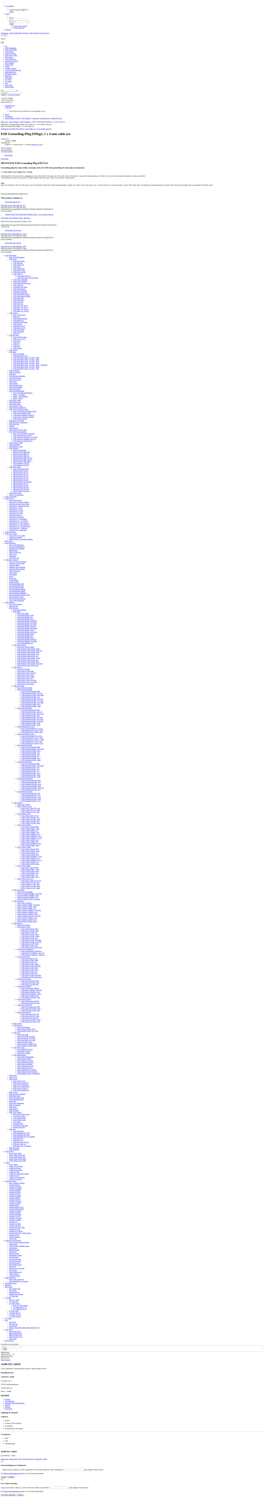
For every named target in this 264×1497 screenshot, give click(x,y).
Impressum (4, 1459)
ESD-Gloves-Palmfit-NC (21, 1086)
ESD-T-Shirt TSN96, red (29, 853)
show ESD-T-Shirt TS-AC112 (31, 881)
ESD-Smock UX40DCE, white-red (33, 955)
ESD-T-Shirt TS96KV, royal (30, 834)
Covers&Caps (13, 580)
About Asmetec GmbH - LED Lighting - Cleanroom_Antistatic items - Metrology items (33, 118)
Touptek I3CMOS (15, 1196)
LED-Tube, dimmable (20, 280)
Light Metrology (10, 59)
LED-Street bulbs (15, 467)
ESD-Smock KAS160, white (30, 1009)
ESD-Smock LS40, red (29, 962)
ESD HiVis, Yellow (23, 1053)
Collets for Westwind (16, 1166)
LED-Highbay (14, 448)
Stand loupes (13, 1244)
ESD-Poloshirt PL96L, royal (30, 773)
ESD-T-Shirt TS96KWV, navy (31, 836)
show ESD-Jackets (23, 669)
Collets (7, 66)
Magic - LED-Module (20, 396)
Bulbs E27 (16, 317)
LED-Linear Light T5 (20, 419)
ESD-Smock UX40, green (30, 934)
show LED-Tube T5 (24, 276)
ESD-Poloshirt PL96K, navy (30, 754)
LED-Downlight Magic (16, 391)
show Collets (13, 1164)
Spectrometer (13, 550)
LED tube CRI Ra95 (20, 291)
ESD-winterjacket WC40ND (26, 1070)
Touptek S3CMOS (15, 1211)
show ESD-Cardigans (24, 903)
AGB (20, 1459)
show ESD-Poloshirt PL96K (30, 747)
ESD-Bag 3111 (18, 1140)
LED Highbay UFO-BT (21, 465)
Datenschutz (13, 1459)
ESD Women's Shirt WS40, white (28, 649)
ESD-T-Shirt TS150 (23, 814)
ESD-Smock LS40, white (29, 960)
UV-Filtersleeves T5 (19, 1307)
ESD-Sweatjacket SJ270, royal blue (29, 916)
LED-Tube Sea (18, 304)
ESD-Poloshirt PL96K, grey (30, 753)
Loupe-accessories (15, 1259)
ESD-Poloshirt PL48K (24, 689)
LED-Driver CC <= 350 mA (18, 521)
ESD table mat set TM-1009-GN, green (14, 234)
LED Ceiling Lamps (15, 406)
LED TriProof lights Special (22, 435)
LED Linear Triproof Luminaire (23, 417)
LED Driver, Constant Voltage (19, 502)
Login (7, 14)
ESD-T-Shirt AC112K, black (30, 886)
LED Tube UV (18, 285)
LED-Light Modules (15, 387)
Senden (4, 1477)
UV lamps (8, 81)
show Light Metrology (16, 545)
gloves (11, 576)
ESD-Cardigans (18, 901)
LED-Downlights (15, 389)
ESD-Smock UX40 (23, 927)
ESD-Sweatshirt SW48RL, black (28, 895)
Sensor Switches (10, 53)
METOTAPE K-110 (15, 1337)
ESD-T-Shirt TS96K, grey (30, 842)
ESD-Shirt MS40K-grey (25, 636)
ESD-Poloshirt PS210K (25, 779)
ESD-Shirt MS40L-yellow (26, 630)
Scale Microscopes (15, 1261)
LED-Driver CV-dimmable (18, 519)
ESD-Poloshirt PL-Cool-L (25, 734)
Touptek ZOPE (14, 1235)
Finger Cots (13, 1077)
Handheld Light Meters (16, 548)
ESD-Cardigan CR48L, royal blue (28, 905)
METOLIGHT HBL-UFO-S (22, 459)
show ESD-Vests (22, 1035)
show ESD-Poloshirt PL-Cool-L (31, 736)
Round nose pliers (19, 1127)
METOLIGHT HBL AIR (21, 452)
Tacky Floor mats (14, 571)
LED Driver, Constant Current (19, 506)
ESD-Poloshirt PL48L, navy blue (32, 719)
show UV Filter (14, 1300)
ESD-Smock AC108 (24, 979)
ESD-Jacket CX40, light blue (26, 680)
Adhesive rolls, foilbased (17, 567)
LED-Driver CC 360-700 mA (19, 523)
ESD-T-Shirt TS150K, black (30, 823)
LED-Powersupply (15, 378)
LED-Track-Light (15, 380)
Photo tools (8, 78)
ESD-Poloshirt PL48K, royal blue (32, 702)
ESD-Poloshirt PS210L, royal (31, 797)
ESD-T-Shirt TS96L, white (30, 869)
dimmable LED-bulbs (20, 322)
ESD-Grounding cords (16, 1098)
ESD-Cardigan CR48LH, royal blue (29, 910)
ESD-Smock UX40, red (29, 932)
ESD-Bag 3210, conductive (22, 1146)
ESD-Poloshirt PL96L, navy (30, 769)
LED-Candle (17, 324)
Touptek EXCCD (15, 1194)
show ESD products (15, 604)
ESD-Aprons (17, 1023)
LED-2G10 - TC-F (19, 339)
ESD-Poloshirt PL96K (24, 745)
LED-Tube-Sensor (19, 289)
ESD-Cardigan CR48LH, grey (27, 918)
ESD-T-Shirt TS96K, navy (30, 840)
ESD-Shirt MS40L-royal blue (27, 623)
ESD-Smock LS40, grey (29, 971)
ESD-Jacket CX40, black (25, 684)
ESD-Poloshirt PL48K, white (31, 706)
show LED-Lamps (19, 315)
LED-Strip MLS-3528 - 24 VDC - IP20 (26, 363)
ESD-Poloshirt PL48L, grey (30, 715)
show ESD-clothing (19, 610)
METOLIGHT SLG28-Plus (22, 482)
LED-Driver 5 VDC (15, 508)
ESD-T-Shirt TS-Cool (24, 806)
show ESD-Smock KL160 (30, 1014)
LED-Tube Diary (18, 300)
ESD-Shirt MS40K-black (25, 638)
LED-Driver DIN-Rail (16, 517)
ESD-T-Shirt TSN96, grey (30, 862)
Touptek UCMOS (15, 1224)
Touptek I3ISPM (14, 1198)
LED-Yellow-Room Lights (18, 430)
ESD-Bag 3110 (18, 1138)
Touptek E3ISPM (15, 1190)
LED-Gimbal (13, 383)
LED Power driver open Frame (19, 504)
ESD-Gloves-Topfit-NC (21, 1085)
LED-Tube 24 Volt (19, 272)
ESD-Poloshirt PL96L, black (30, 775)
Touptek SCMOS (15, 1213)
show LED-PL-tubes (20, 337)
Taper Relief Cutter (19, 1120)
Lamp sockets (13, 428)
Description (8, 155)
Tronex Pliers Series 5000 (17, 1159)
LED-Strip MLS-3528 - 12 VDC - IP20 (26, 357)
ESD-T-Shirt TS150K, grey (30, 817)
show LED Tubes (19, 261)
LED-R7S (16, 333)
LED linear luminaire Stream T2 (23, 415)
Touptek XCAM (14, 1229)
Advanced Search (14, 95)
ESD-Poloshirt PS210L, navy (31, 801)
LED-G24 (16, 346)
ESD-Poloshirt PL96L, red (30, 771)
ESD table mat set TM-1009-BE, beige (13, 246)
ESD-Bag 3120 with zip (21, 1142)
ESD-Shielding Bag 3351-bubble (24, 1137)
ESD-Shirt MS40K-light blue (26, 639)
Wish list (8, 30)
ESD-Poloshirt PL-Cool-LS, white (32, 740)
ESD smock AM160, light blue (31, 990)
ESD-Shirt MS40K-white (25, 634)
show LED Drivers (15, 500)
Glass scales (13, 1270)
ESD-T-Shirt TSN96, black (30, 864)
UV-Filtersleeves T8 (19, 1309)
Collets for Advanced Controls (19, 1174)
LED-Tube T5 (18, 274)
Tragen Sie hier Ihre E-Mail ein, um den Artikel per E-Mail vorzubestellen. (25, 1488)
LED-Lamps (13, 313)
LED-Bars (12, 374)
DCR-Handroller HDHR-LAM (19, 595)
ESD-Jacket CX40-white (25, 671)
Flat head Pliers (18, 1124)
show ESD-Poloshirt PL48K (30, 691)
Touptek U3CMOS (15, 1218)
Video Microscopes (15, 1272)
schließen (11, 1477)
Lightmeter (12, 556)
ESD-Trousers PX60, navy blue (27, 1031)
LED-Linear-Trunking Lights (18, 409)
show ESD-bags (18, 1131)
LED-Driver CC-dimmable (18, 530)
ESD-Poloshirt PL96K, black (31, 751)
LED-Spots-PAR (18, 330)
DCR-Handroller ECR (16, 584)
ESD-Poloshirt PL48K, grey (30, 697)
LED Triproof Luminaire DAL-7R (24, 439)
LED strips (12, 352)
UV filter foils (13, 1296)
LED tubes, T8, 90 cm (20, 307)
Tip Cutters (16, 1122)
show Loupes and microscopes (19, 1242)
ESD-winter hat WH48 (24, 1064)
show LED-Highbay (20, 450)
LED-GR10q (17, 348)
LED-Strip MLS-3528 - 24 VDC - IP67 (26, 369)
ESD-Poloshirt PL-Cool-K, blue (31, 732)
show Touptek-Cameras (17, 1183)
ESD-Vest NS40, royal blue (26, 1038)
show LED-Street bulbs (21, 469)
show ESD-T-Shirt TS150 (29, 816)
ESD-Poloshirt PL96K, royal (30, 758)
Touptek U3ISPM (15, 1220)
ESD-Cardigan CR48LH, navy (27, 912)
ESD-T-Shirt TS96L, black (30, 871)
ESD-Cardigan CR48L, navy (26, 908)
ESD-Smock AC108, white (30, 983)
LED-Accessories (15, 372)
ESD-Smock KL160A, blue (30, 1022)
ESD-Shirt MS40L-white (25, 615)
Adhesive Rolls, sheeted (17, 569)
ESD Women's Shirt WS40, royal (28, 654)
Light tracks (13, 382)
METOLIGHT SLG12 (20, 472)
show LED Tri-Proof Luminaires (24, 433)
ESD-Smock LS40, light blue (31, 966)
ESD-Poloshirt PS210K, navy (31, 790)
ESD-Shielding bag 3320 (21, 1135)
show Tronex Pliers (15, 1153)
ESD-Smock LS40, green (29, 970)
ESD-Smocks (17, 923)
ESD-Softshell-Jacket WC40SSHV (28, 1073)
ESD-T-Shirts (17, 803)
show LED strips (18, 354)
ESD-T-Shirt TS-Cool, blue (30, 812)
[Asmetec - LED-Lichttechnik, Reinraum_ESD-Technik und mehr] (25, 33)
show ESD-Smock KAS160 (30, 1007)
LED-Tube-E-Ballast (20, 281)
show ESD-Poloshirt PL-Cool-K (32, 728)
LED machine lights (15, 385)
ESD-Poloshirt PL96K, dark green (32, 749)
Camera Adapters (14, 1237)
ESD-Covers (13, 1092)
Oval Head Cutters (19, 1116)
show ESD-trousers (23, 1027)
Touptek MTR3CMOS (16, 1209)
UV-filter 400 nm (14, 1313)
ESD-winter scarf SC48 (25, 1060)
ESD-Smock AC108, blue (29, 984)
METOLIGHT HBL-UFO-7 (22, 458)
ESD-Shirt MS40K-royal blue (27, 641)
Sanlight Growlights (15, 537)
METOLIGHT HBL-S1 (21, 454)
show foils (12, 1322)
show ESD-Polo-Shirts (24, 688)
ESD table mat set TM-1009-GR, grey (13, 205)
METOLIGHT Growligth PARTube (21, 539)
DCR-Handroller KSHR (17, 591)
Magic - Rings (17, 398)
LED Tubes (13, 259)
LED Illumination (10, 48)
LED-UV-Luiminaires (16, 495)
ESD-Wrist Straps (15, 1096)
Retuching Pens (14, 1292)
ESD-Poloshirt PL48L (24, 708)
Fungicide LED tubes (20, 287)
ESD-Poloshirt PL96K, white (31, 760)
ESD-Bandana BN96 (24, 1059)
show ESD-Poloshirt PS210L (31, 793)
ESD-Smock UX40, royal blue (31, 942)
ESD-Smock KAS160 (24, 1005)
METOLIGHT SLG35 (20, 484)
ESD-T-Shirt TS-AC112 (25, 879)
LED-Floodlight (14, 445)
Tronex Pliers (9, 65)
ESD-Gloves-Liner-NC (20, 1083)
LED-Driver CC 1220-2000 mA (19, 526)
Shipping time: (5, 143)
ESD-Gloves (13, 1079)
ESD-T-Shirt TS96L (24, 866)
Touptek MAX (14, 1205)
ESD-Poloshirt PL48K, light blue (32, 699)
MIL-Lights (9, 57)
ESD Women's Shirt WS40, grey (28, 660)
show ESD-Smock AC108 (30, 981)
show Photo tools (14, 1289)
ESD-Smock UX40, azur (29, 945)
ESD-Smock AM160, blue (30, 996)
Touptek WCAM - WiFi (17, 1227)
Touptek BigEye (14, 1185)
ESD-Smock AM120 (24, 999)
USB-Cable (13, 1239)
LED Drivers (9, 52)
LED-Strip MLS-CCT (20, 356)
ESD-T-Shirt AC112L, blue (30, 884)
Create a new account (20, 26)
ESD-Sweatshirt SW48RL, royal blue (29, 894)
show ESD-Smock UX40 (29, 929)
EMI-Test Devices (15, 552)
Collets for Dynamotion (16, 1177)
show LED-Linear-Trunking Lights (24, 411)
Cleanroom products (11, 61)
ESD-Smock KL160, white (30, 1016)
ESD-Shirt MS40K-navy (25, 643)
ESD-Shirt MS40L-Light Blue (27, 621)
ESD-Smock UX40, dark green (31, 947)
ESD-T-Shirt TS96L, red (29, 875)
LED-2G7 (16, 343)
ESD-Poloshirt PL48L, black (30, 723)
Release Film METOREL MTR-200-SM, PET (24, 1328)
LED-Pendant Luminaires (17, 408)
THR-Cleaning (14, 582)
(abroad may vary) (37, 144)
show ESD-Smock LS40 (29, 958)
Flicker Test (13, 554)
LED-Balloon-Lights (16, 446)
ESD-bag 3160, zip (19, 1144)
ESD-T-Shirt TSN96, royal (30, 855)
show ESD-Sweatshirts (24, 892)
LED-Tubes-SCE (19, 268)
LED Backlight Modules (17, 376)
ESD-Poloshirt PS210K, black (31, 786)
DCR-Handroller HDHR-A (18, 593)
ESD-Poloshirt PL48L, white (30, 725)
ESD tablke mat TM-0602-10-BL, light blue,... (16, 218)
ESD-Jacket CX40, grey (25, 678)
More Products (5, 1360)
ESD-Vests (16, 1033)
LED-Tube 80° (18, 263)
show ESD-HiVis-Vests (25, 1049)
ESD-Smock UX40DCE (25, 949)
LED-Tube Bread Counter (21, 296)
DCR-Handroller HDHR (17, 589)
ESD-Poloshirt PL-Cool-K (26, 727)
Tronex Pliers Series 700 (17, 1157)
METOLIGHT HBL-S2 (21, 456)
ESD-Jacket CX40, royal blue (27, 682)
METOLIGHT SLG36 (20, 485)
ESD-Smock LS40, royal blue (31, 975)
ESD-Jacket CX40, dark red (26, 673)
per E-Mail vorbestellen (8, 1495)
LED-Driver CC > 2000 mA (18, 528)
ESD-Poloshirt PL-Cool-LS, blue (32, 743)
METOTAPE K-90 (15, 1335)
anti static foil (13, 606)
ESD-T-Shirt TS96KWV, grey (31, 843)
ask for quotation (6, 150)
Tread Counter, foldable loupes (19, 1246)
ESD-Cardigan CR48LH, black (27, 914)
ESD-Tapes (13, 1107)
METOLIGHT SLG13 (20, 474)
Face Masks (13, 574)
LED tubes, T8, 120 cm (21, 309)
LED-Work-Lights (15, 493)
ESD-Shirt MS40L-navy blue (27, 625)
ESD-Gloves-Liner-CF (20, 1088)
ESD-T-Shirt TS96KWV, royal (31, 838)
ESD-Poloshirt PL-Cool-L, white (32, 738)
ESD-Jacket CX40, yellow (26, 676)
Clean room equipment (16, 600)
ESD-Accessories (15, 1105)
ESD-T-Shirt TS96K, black (30, 845)
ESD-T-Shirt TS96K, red (29, 830)
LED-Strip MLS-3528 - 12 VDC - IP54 (26, 359)
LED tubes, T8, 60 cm (20, 305)
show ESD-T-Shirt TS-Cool (30, 808)
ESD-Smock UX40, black (30, 944)
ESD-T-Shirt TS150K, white (30, 819)
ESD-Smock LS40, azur (29, 973)
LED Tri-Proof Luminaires (18, 432)
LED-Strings (13, 350)
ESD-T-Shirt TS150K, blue (30, 821)
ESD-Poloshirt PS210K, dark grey (32, 788)
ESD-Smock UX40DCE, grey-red (32, 953)
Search (7, 115)
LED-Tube (16, 267)
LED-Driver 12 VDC (16, 510)
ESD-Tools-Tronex (15, 1112)
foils (6, 83)
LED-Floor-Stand (15, 402)
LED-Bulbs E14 (18, 320)
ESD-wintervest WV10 (25, 1068)
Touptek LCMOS (15, 1203)
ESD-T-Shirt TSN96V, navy (30, 858)
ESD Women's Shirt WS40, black (28, 662)
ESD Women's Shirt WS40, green (28, 652)
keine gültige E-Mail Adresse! (93, 1470)
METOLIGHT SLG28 (20, 480)
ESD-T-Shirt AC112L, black (30, 888)
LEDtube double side (20, 293)
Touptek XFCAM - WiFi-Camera (20, 1233)
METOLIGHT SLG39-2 (21, 491)
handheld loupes (14, 1250)
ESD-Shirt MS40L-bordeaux (26, 626)
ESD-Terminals (14, 1148)
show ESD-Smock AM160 (30, 988)
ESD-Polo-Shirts (18, 686)
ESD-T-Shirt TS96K (24, 825)
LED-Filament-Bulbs (20, 318)
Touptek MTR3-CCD (16, 1207)
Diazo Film (12, 1291)
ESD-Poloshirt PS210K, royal (31, 784)
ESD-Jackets (17, 667)
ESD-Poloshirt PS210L (25, 792)
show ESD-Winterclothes (25, 1057)
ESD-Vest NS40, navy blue (26, 1040)
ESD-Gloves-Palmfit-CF (21, 1090)
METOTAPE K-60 (15, 1333)
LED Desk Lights (15, 400)
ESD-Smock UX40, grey (29, 938)
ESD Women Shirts (19, 645)
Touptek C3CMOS (15, 1187)
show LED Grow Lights (17, 536)
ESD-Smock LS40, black (29, 968)
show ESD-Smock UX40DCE (31, 951)
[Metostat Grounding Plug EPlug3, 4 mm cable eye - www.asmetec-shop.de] (26, 129)
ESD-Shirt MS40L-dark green (27, 632)
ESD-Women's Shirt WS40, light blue (29, 651)
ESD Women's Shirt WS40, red (27, 656)
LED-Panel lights (14, 404)
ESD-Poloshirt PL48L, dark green (32, 714)
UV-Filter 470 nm (15, 1315)
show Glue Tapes (14, 1331)
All (6, 46)
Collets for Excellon (15, 1170)
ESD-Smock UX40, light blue (31, 940)
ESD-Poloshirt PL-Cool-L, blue (31, 741)
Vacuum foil (13, 1326)
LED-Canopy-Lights (16, 443)
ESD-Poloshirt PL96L (24, 762)
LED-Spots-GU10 (19, 328)
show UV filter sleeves (20, 1305)
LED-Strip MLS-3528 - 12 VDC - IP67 (26, 361)
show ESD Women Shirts (25, 647)
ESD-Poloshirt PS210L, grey (30, 795)
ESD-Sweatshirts (18, 890)
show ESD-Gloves (19, 1081)
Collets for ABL (14, 1172)
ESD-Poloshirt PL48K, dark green (32, 695)
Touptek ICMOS (14, 1200)
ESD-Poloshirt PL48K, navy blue (32, 701)
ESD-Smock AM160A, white (31, 994)
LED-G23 (16, 344)
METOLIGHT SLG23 (20, 478)
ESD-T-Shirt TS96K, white (30, 829)
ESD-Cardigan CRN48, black (27, 921)
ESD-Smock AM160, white (30, 992)
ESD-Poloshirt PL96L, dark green (32, 766)
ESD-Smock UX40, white (30, 931)
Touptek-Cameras (10, 68)
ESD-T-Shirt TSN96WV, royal (31, 856)
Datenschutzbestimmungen (12, 1473)
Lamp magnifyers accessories (18, 1281)
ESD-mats (12, 1101)
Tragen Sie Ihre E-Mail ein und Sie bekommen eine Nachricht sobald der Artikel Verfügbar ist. (33, 1470)
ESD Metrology (14, 1150)
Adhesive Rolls (14, 565)
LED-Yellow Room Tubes (21, 283)
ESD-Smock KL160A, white (31, 1020)
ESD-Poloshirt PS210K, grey (31, 782)
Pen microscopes (14, 1263)
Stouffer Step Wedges (16, 1294)
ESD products (9, 63)
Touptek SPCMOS (15, 1214)
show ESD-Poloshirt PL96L (30, 764)
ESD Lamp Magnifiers (16, 1103)
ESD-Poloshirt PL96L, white (30, 777)
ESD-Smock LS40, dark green (31, 977)
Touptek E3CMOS (15, 1188)
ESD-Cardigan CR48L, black (27, 907)
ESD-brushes (13, 1109)
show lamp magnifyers (16, 1279)
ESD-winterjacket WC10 (25, 1066)
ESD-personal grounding (17, 1094)
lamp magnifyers (10, 72)
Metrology (8, 76)
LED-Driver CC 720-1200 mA (19, 524)
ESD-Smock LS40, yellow (30, 964)
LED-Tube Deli (18, 298)
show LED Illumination (17, 257)
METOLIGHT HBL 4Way (22, 461)
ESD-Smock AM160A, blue (30, 997)
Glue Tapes (8, 85)
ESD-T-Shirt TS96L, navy (30, 873)
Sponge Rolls (9, 87)
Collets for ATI (14, 1175)
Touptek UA (13, 1222)
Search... (4, 95)
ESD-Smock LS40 (23, 957)
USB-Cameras (14, 1274)
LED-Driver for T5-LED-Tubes (27, 278)
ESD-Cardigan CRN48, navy (27, 920)
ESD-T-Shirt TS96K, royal (30, 832)
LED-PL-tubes (14, 335)
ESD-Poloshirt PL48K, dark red (31, 693)
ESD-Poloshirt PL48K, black (31, 704)
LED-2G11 (17, 341)
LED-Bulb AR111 (19, 326)
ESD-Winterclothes (19, 1055)
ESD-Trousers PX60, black (26, 1029)
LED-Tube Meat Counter (21, 294)
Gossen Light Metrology (17, 547)
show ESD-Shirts (23, 613)
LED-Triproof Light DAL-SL (23, 441)
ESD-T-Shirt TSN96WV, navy (31, 860)
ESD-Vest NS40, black (24, 1042)
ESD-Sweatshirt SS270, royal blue (28, 899)
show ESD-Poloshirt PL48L (30, 710)
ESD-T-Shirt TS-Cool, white (30, 810)
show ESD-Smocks (23, 925)
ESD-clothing (13, 608)
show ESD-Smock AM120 (30, 1001)
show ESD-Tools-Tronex (21, 1114)
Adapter (11, 426)
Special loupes (13, 1257)
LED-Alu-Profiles (11, 50)
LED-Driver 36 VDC (16, 513)
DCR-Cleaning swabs (16, 597)
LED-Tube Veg (18, 302)
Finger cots (12, 578)
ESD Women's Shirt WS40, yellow (28, 658)
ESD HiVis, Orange (23, 1051)
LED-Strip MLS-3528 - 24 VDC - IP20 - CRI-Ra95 (30, 365)
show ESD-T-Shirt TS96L (30, 868)
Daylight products (11, 74)
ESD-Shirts (17, 612)
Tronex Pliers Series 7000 (17, 1161)
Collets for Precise (15, 1168)
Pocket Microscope (15, 1265)
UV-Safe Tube (14, 1311)
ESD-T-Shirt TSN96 (24, 847)
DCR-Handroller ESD (16, 586)
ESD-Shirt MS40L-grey (25, 617)
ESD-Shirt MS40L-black (25, 619)
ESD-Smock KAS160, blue (30, 1010)
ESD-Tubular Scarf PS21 (25, 1062)
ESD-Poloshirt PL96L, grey (30, 767)
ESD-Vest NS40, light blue (26, 1036)
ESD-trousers (17, 1025)
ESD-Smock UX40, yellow (30, 936)
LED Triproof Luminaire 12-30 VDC (25, 437)
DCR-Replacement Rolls (17, 599)
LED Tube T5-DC (19, 270)
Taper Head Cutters (19, 1118)
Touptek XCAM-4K (15, 1231)
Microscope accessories (16, 1268)
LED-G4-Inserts (18, 331)
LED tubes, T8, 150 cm (21, 311)
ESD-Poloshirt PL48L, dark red (31, 712)
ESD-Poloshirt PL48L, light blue (32, 717)
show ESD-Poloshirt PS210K (31, 780)
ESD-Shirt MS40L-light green (27, 628)
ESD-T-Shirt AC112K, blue (30, 882)
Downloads (8, 116)
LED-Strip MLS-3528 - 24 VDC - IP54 (26, 367)
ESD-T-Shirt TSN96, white (30, 851)
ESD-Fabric (13, 1075)
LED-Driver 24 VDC (16, 511)
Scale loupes (13, 1248)
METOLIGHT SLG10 (20, 471)
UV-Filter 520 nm (15, 1316)
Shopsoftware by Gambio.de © (35, 1459)
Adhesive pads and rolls (17, 563)
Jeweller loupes (14, 1253)
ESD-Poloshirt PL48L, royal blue (32, 721)
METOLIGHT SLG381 (21, 489)
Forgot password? (19, 28)
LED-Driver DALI (15, 515)
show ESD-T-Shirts (23, 804)
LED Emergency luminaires (18, 422)
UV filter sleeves (14, 1303)
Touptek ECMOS (15, 1192)
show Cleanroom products (17, 561)
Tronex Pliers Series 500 (17, 1155)
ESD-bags (12, 1129)
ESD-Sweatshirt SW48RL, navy (28, 897)
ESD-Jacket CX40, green (25, 675)
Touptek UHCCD (15, 1226)
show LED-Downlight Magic (22, 393)
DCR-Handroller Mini (16, 587)
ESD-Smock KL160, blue (29, 1018)
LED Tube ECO (18, 265)
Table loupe (13, 1252)
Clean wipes (13, 573)
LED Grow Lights (11, 55)
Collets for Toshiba (15, 1179)
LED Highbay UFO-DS (21, 463)
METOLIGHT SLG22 (20, 476)
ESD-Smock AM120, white (30, 1003)
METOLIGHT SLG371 (21, 487)
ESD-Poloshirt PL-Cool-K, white (32, 730)
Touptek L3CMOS (15, 1201)
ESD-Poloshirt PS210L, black (31, 799)
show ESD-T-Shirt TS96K (30, 827)
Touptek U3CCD (14, 1216)
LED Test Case (14, 424)
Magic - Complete (19, 395)
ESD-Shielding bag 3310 (21, 1133)
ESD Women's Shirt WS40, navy (28, 665)
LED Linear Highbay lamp (22, 413)
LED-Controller (14, 370)
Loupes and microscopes (13, 70)
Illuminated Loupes (15, 1255)
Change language (14, 10)
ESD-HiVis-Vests (19, 1047)
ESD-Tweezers (14, 1111)
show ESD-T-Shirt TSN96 (30, 849)
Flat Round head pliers (20, 1125)
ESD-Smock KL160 (24, 1012)
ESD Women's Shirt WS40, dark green (30, 664)
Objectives (12, 1266)
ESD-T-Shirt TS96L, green (30, 877)
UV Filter (8, 79)
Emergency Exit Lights (16, 421)
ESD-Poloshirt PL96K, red (30, 756)
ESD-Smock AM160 (24, 986)
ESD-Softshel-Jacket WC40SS (27, 1072)
